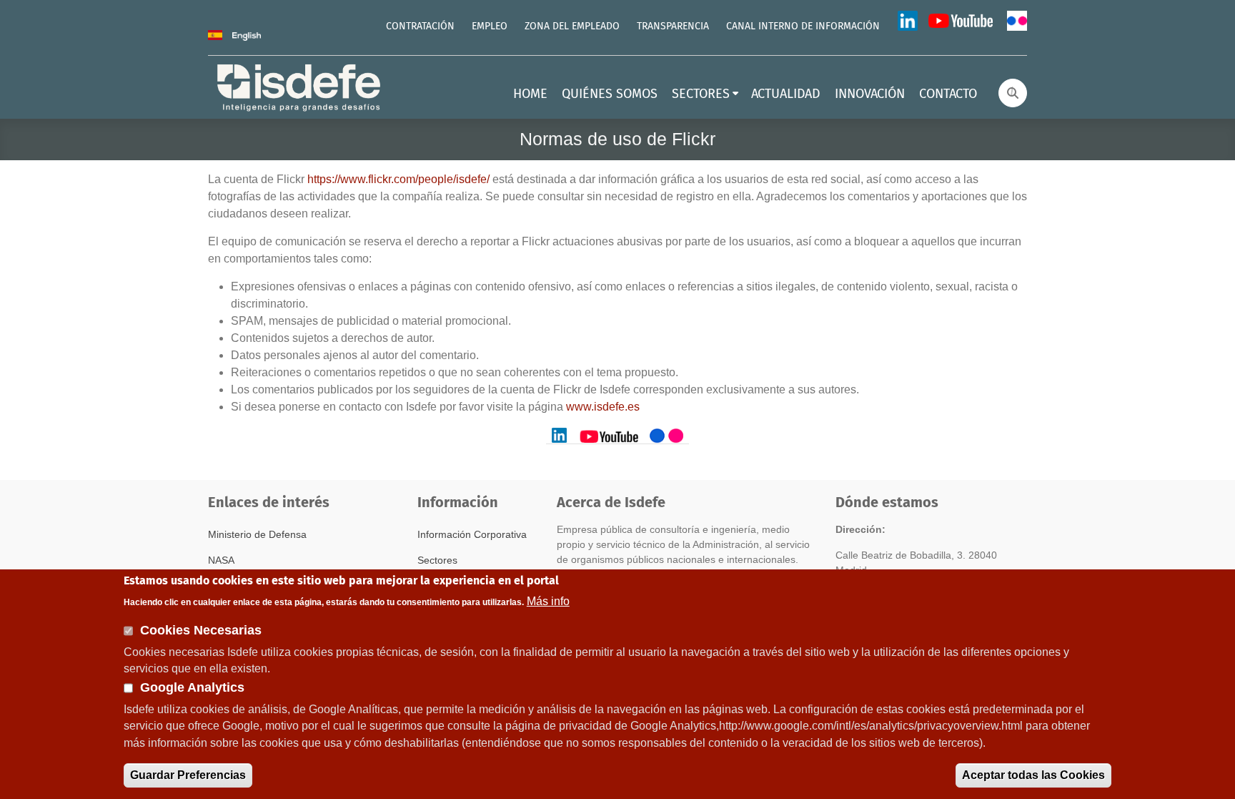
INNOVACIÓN (870, 94)
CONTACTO (948, 94)
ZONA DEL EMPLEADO (572, 26)
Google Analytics (192, 687)
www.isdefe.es (603, 407)
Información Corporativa (472, 534)
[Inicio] (300, 86)
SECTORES (701, 94)
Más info (548, 600)
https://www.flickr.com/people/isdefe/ (398, 179)
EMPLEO (489, 26)
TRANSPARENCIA (673, 26)
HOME (530, 94)
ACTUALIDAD (785, 94)
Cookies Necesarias (201, 630)
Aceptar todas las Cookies (1033, 775)
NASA (221, 560)
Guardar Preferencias (188, 775)
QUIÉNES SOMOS (610, 94)
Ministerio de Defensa (257, 534)
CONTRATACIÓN (420, 26)
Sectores (437, 560)
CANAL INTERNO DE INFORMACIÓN (803, 26)
